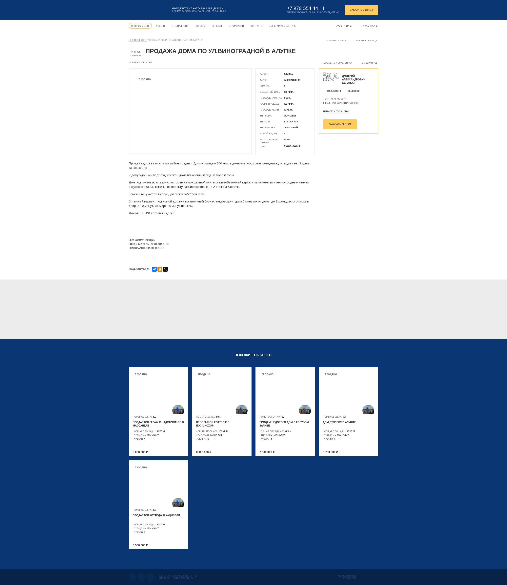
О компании (236, 25)
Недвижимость (140, 25)
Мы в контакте (133, 577)
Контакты (257, 25)
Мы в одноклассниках (142, 577)
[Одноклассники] (159, 269)
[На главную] (147, 10)
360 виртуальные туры (282, 25)
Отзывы (217, 25)
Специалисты (180, 25)
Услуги (160, 25)
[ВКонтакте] (154, 269)
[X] (165, 269)
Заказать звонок (361, 9)
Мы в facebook (150, 577)
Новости (200, 25)
